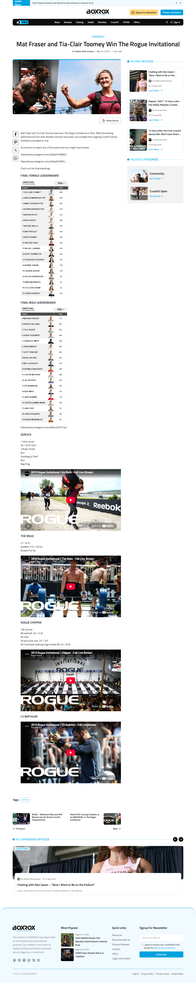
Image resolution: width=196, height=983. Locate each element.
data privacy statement (164, 947)
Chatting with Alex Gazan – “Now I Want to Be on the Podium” (162, 75)
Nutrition (102, 22)
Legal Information (121, 958)
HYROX (126, 22)
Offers (137, 22)
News (57, 22)
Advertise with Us (121, 940)
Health (91, 22)
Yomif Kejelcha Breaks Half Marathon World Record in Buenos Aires (62, 3)
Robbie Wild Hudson (84, 51)
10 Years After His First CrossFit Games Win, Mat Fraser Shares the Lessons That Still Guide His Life (165, 136)
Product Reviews (120, 944)
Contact (116, 949)
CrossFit (115, 22)
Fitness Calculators (172, 12)
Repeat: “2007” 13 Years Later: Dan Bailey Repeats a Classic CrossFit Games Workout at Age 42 (165, 106)
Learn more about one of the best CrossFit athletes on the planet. (50, 890)
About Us (117, 935)
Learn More (154, 90)
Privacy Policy (147, 973)
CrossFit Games (98, 36)
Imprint (136, 973)
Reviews (68, 22)
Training (79, 22)
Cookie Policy (177, 973)
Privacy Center (162, 973)
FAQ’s (115, 954)
